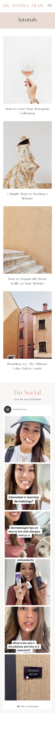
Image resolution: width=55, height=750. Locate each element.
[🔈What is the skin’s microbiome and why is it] (27, 630)
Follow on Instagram (29, 706)
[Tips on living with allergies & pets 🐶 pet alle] (27, 534)
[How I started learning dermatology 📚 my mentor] (27, 487)
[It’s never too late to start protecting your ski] (27, 677)
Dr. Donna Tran (23, 5)
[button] (49, 4)
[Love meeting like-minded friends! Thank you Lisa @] (27, 439)
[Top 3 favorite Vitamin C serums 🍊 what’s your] (27, 582)
